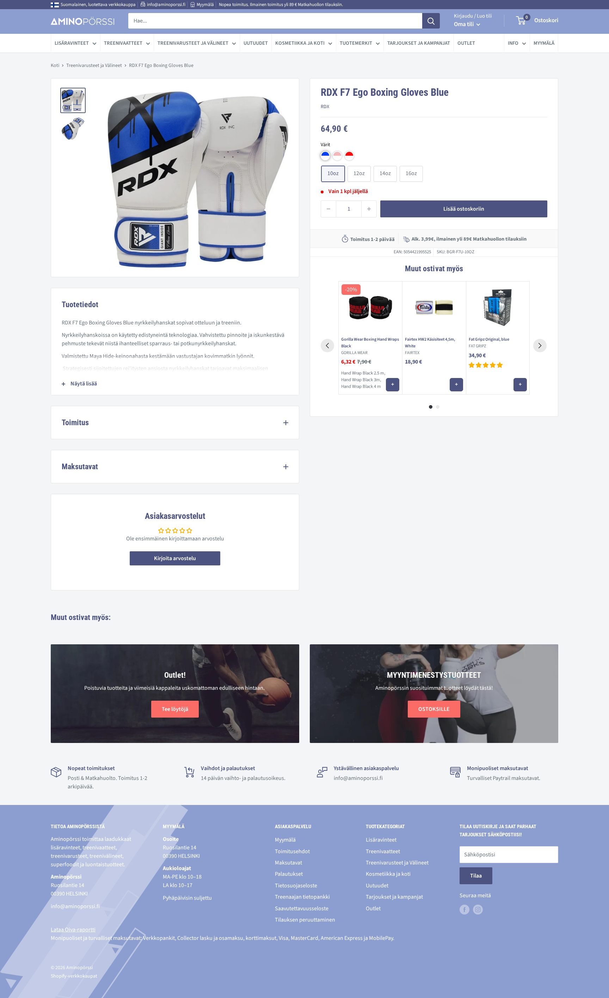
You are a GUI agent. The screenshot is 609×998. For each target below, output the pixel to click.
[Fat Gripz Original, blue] (498, 307)
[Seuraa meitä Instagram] (478, 909)
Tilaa (476, 876)
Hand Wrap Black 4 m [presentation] (361, 386)
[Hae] (431, 21)
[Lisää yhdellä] (369, 209)
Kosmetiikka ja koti (300, 43)
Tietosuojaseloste (296, 885)
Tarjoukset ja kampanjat (418, 43)
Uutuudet (256, 43)
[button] (325, 155)
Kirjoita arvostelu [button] (175, 558)
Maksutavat (288, 863)
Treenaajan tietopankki (302, 897)
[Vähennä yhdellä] (328, 209)
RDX (325, 106)
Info (513, 43)
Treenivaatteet (123, 43)
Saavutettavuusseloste (301, 908)
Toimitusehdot (292, 851)
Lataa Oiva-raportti (73, 930)
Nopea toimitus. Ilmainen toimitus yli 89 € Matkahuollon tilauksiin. (281, 4)
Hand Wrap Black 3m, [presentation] (361, 380)
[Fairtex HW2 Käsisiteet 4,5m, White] (434, 307)
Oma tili (464, 24)
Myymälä (205, 4)
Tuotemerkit (356, 43)
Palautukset (289, 874)
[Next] (540, 345)
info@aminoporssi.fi (166, 4)
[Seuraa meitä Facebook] (464, 909)
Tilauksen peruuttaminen (305, 920)
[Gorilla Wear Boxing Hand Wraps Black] (370, 307)
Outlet (466, 43)
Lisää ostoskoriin (463, 209)
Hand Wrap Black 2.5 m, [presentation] (363, 373)
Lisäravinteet (72, 43)
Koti (55, 65)
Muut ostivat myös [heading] (434, 268)
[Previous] (327, 345)
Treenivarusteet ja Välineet (193, 43)
